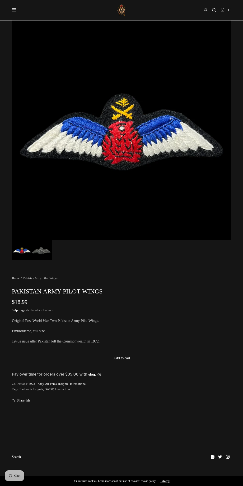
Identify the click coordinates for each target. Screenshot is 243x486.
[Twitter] (220, 457)
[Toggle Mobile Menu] (17, 10)
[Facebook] (212, 457)
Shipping (18, 310)
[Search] (214, 10)
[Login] (205, 10)
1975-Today (36, 384)
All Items (51, 384)
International (78, 384)
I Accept (165, 481)
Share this (23, 400)
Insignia (63, 384)
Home (15, 278)
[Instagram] (228, 457)
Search (16, 457)
